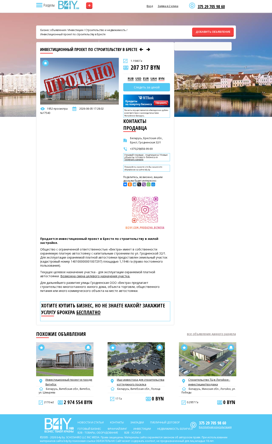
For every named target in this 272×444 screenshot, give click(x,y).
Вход (150, 6)
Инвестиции (75, 30)
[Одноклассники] (130, 184)
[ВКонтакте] (125, 184)
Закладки (137, 422)
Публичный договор (165, 422)
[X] (139, 184)
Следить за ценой (147, 87)
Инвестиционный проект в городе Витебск (68, 382)
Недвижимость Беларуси (175, 429)
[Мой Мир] (153, 184)
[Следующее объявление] (148, 49)
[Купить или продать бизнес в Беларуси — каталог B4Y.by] (68, 5)
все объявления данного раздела (211, 334)
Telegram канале (133, 159)
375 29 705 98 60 (211, 6)
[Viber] (144, 184)
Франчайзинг (117, 429)
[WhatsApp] (148, 184)
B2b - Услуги (132, 432)
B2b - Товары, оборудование (98, 432)
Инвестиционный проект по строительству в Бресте (73, 34)
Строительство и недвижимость (105, 30)
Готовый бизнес (89, 429)
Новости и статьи (91, 422)
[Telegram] (134, 184)
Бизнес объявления (53, 30)
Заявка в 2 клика (168, 6)
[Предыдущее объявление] (141, 49)
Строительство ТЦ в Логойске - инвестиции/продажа (209, 382)
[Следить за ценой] (88, 347)
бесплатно (88, 312)
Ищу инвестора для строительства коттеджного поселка (140, 382)
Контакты (117, 422)
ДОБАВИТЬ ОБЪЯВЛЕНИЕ (213, 32)
